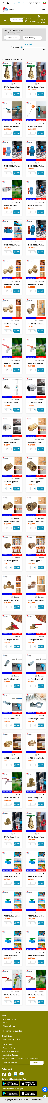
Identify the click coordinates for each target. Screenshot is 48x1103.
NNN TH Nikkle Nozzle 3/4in (14, 679)
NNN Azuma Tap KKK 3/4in (37, 363)
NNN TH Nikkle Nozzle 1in (37, 679)
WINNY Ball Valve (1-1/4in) (37, 916)
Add (18, 94)
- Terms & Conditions (10, 1051)
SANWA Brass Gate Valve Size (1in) (16, 87)
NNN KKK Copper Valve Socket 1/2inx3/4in (19, 561)
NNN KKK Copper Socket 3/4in (14, 521)
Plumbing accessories (16, 33)
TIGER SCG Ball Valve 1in (13, 166)
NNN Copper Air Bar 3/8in (37, 640)
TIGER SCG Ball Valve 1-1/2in (14, 245)
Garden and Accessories (14, 30)
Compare (17, 84)
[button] (45, 1097)
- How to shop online (11, 1039)
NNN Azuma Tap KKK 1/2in (13, 363)
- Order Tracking (8, 1048)
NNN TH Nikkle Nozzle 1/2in (14, 719)
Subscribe (36, 1063)
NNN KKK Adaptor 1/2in (12, 442)
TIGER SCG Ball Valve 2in (37, 245)
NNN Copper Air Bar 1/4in (13, 640)
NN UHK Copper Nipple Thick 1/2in (16, 758)
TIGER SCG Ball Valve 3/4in (37, 166)
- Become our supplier (12, 1031)
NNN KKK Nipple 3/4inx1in (37, 403)
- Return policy (7, 1044)
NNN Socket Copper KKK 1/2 (38, 442)
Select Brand (12, 37)
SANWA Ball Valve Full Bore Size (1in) (17, 126)
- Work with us (8, 1026)
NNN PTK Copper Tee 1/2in (13, 600)
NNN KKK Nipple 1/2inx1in (13, 403)
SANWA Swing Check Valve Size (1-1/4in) (19, 837)
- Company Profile (9, 1019)
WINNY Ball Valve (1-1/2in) (13, 955)
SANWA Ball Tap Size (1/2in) (14, 995)
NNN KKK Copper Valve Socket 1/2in (17, 482)
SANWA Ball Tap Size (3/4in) (14, 205)
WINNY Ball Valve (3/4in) (36, 876)
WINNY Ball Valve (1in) (12, 916)
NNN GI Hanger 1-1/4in (36, 719)
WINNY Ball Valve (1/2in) (12, 876)
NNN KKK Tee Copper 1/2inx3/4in (15, 324)
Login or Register (34, 3)
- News (4, 1023)
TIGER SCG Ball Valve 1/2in (37, 205)
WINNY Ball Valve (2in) (36, 955)
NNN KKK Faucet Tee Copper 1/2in (16, 284)
